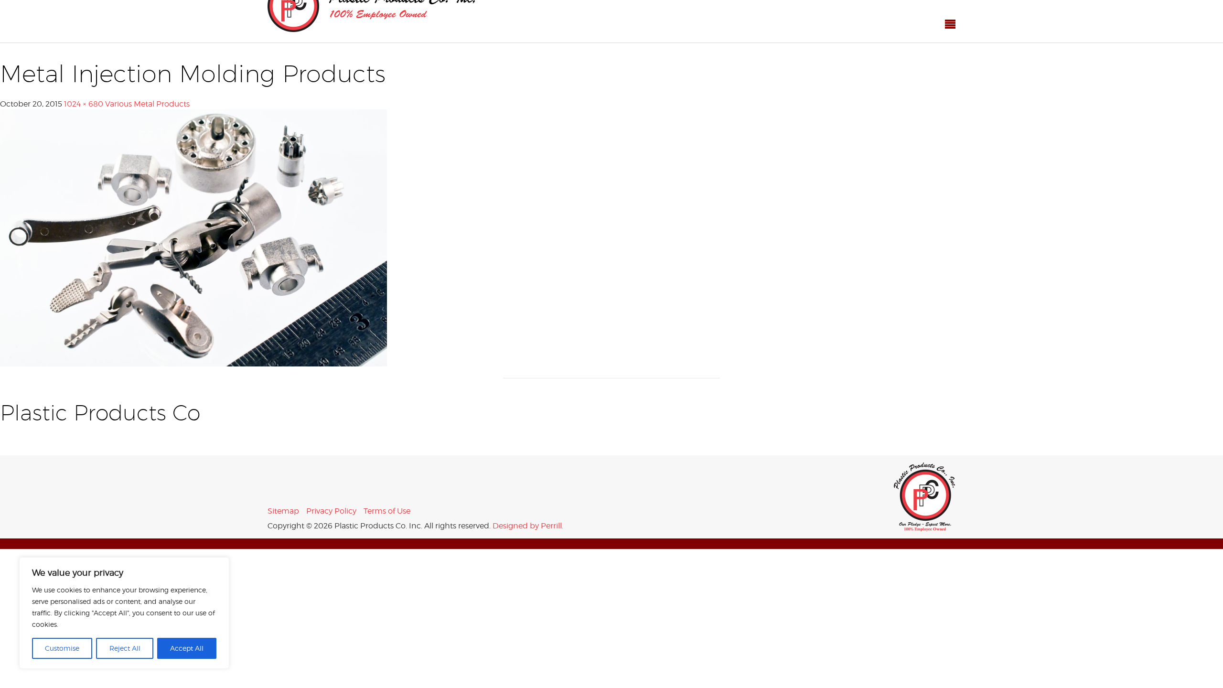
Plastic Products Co (924, 475)
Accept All (187, 648)
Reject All (124, 648)
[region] (124, 613)
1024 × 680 (83, 82)
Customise (62, 648)
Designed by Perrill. (528, 504)
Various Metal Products (147, 82)
